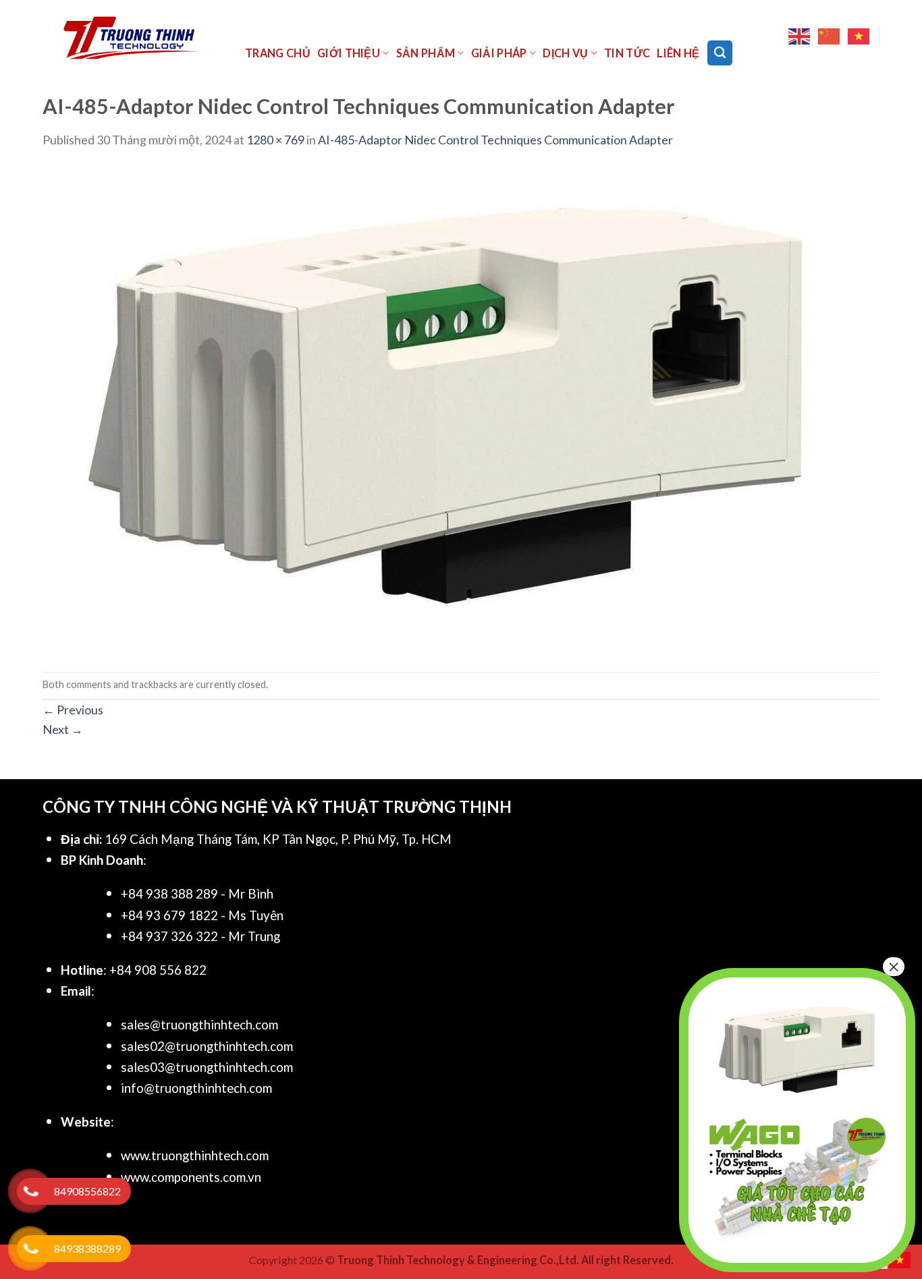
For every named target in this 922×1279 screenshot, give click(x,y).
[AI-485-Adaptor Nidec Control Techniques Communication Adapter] (447, 408)
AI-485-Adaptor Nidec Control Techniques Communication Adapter (495, 139)
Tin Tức (627, 53)
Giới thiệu (348, 53)
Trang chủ (277, 53)
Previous (73, 709)
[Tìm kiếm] (719, 52)
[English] (799, 36)
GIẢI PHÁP (499, 53)
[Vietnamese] (859, 36)
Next (63, 729)
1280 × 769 (275, 139)
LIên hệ (678, 53)
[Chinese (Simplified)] (829, 36)
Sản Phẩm (426, 53)
